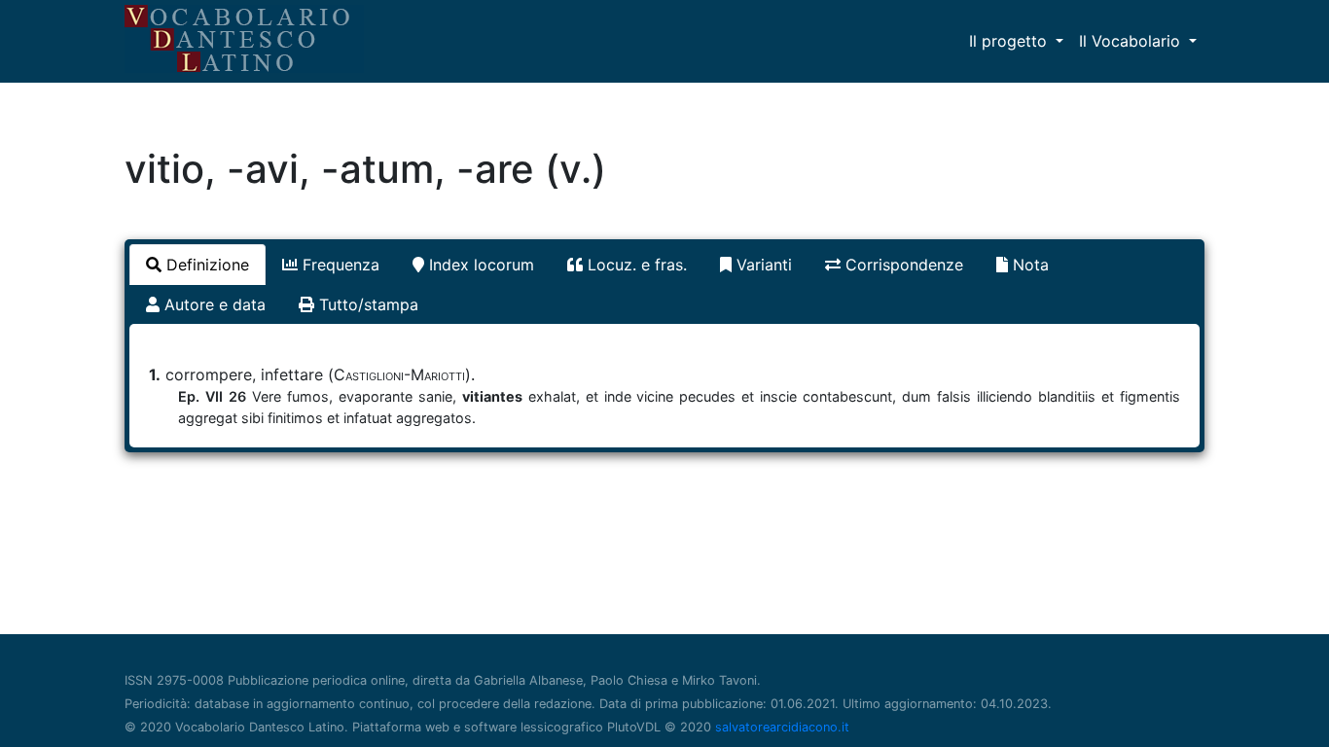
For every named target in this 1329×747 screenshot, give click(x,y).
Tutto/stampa (366, 304)
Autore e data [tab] (213, 304)
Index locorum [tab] (479, 264)
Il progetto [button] (1010, 41)
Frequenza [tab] (338, 264)
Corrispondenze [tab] (902, 264)
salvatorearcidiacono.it (782, 727)
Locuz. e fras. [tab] (635, 264)
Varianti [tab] (762, 264)
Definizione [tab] (205, 264)
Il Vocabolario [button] (1132, 41)
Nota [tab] (1028, 264)
